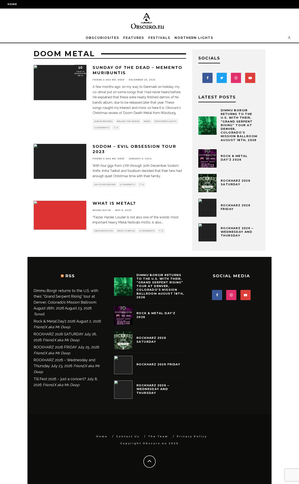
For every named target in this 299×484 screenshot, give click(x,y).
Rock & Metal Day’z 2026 (234, 157)
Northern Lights (194, 38)
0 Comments (101, 128)
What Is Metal (126, 231)
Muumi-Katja (102, 210)
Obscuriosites (102, 38)
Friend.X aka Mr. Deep (109, 79)
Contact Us (128, 436)
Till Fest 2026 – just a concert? (60, 379)
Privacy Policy (192, 436)
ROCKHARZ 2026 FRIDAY (55, 347)
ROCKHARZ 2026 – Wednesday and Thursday (237, 231)
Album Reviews (103, 121)
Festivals (159, 38)
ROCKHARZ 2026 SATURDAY (235, 182)
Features (133, 38)
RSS (70, 275)
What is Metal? (114, 203)
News (147, 121)
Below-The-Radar (128, 121)
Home (12, 4)
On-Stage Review (105, 184)
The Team (158, 436)
